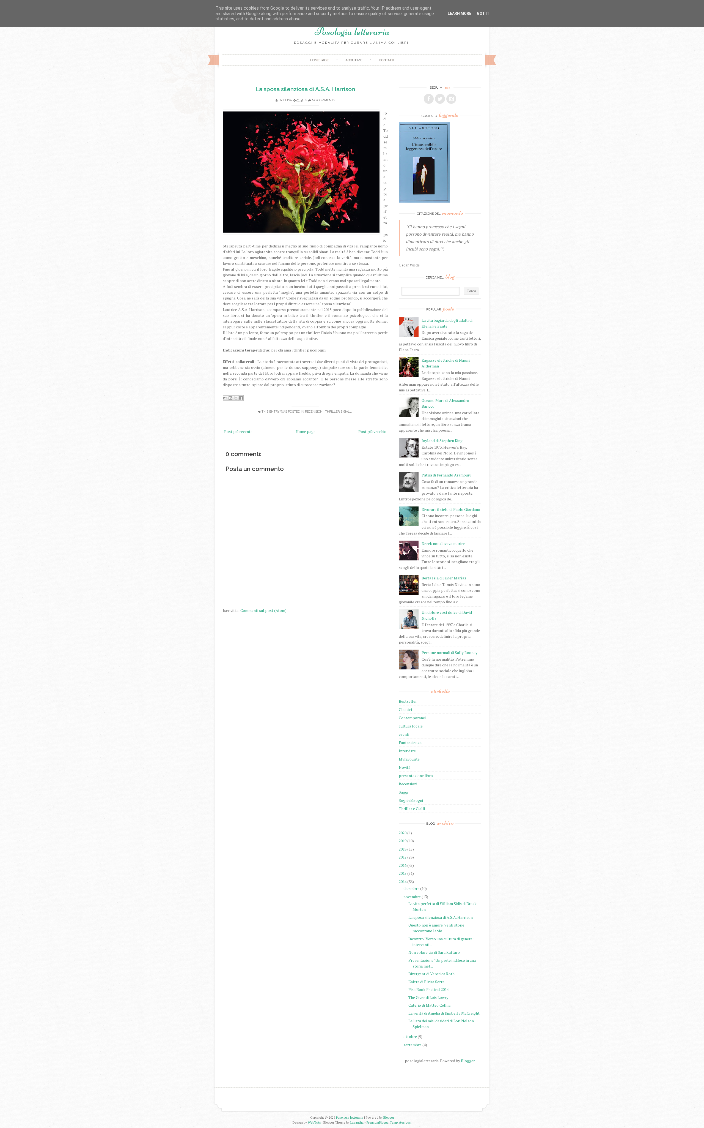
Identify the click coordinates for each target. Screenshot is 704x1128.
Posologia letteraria (352, 31)
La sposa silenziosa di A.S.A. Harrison (305, 89)
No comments (323, 100)
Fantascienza (410, 742)
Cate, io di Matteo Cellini (429, 1005)
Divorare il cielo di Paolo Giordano (451, 509)
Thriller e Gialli (339, 411)
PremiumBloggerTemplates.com (389, 1122)
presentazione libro (416, 775)
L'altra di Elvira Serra (426, 981)
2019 (402, 840)
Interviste (407, 750)
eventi (404, 734)
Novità (404, 767)
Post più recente (238, 431)
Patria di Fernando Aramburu (446, 475)
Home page (319, 60)
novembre (412, 896)
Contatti (386, 60)
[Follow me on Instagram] (451, 99)
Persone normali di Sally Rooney (449, 652)
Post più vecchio (372, 431)
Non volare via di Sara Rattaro (434, 952)
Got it (483, 13)
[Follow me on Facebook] (429, 99)
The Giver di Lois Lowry (428, 997)
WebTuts (314, 1122)
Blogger (468, 1060)
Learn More (459, 13)
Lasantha (357, 1122)
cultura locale (411, 726)
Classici (405, 709)
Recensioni (314, 411)
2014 (402, 881)
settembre (412, 1044)
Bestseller (408, 701)
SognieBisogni (411, 800)
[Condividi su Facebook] (241, 398)
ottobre (410, 1036)
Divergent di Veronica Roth (431, 973)
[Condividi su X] (235, 398)
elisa (287, 100)
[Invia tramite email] (225, 398)
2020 (402, 832)
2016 (402, 865)
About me (353, 60)
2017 (402, 857)
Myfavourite (409, 759)
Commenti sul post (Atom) (263, 610)
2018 (402, 849)
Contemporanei (412, 717)
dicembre (411, 888)
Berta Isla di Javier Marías (444, 578)
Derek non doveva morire (443, 543)
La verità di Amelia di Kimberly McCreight (444, 1013)
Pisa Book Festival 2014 (428, 989)
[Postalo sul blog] (230, 398)
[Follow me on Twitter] (440, 99)
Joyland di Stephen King (442, 440)
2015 (402, 873)
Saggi (403, 792)
